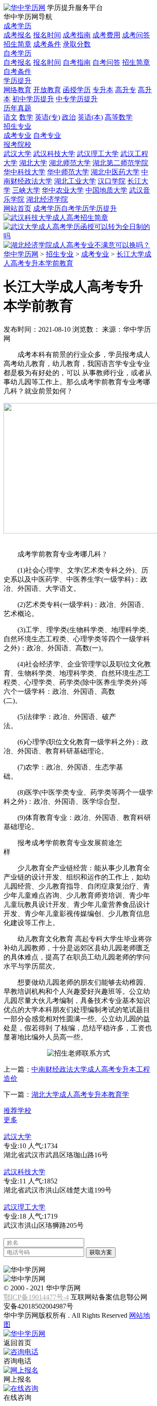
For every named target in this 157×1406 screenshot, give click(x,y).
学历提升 (17, 80)
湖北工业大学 (75, 181)
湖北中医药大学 (115, 172)
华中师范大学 (68, 172)
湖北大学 (33, 163)
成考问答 (136, 35)
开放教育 (47, 89)
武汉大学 (17, 153)
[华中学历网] (24, 7)
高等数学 (119, 117)
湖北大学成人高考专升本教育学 (80, 1094)
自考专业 (47, 135)
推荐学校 (17, 1110)
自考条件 (17, 71)
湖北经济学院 (47, 199)
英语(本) (90, 117)
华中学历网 (20, 254)
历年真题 (17, 108)
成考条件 (47, 44)
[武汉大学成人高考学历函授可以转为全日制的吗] (78, 236)
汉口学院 (112, 181)
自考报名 (17, 62)
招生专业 (17, 126)
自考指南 (77, 62)
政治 (69, 117)
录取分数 (77, 44)
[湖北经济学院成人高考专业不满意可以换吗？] (76, 245)
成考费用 (106, 35)
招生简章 (17, 44)
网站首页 (17, 208)
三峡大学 (26, 190)
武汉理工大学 (98, 153)
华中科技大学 (24, 172)
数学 (26, 117)
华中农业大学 (63, 190)
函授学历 (77, 89)
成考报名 (17, 35)
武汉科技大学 (54, 153)
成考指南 (77, 35)
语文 (10, 117)
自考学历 (17, 53)
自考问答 (106, 62)
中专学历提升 (77, 99)
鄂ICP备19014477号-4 (36, 1297)
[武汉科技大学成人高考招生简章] (55, 217)
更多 (10, 1119)
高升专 (125, 89)
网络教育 (17, 89)
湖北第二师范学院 (120, 163)
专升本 (102, 89)
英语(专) (47, 117)
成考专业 (17, 135)
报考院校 (17, 144)
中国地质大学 (106, 190)
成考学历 (17, 26)
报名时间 (47, 35)
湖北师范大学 (70, 163)
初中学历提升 (33, 99)
